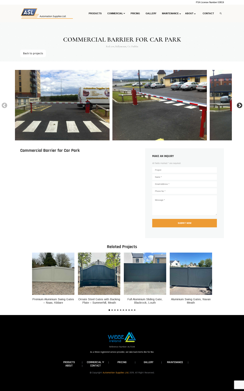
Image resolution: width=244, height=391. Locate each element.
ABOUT (69, 365)
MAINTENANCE (175, 362)
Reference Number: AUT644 (122, 346)
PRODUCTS (69, 362)
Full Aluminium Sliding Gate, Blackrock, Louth (145, 301)
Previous (4, 105)
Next (239, 105)
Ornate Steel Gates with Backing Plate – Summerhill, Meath (99, 301)
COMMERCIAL (94, 362)
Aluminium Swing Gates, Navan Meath (191, 301)
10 (134, 310)
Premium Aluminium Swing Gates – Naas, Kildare (53, 301)
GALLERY (148, 362)
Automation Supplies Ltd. (116, 372)
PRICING (122, 362)
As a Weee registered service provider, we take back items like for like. (122, 352)
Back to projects (33, 53)
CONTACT (95, 365)
